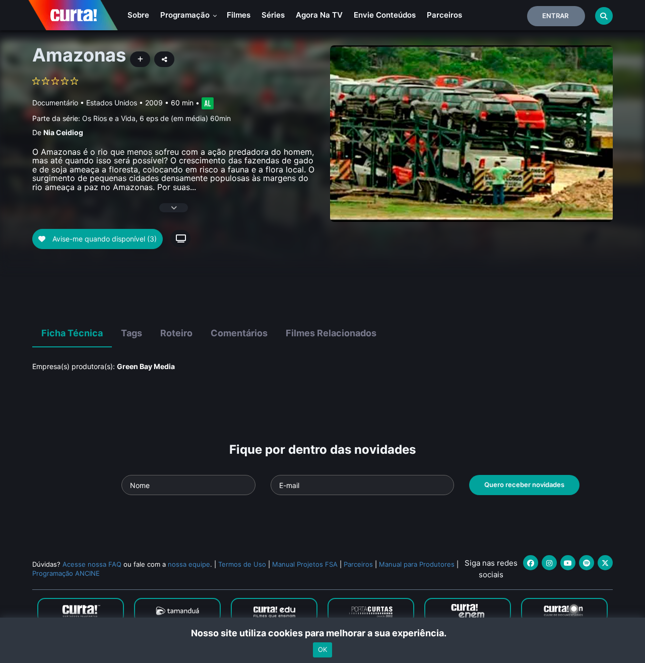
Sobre (138, 15)
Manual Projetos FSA (305, 564)
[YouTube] (567, 562)
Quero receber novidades (524, 484)
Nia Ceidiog (63, 132)
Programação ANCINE (66, 573)
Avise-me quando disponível (103, 238)
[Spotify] (586, 562)
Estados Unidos (111, 102)
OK (322, 649)
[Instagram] (549, 562)
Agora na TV (319, 15)
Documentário (55, 102)
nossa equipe (189, 564)
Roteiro (176, 333)
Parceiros (444, 15)
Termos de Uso (242, 564)
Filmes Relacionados (331, 333)
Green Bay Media (146, 366)
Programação (186, 15)
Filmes (238, 15)
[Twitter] (605, 562)
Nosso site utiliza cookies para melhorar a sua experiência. (323, 633)
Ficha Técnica (72, 333)
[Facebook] (530, 562)
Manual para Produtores (417, 564)
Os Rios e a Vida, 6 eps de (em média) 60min (156, 118)
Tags (131, 333)
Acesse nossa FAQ (91, 564)
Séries (273, 15)
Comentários (239, 333)
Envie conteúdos (385, 15)
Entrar (555, 16)
